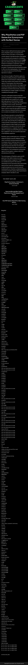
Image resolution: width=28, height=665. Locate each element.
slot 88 (2, 464)
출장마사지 (3, 542)
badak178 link (4, 356)
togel (2, 277)
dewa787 (3, 288)
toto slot (3, 228)
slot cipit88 (3, 405)
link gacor (3, 501)
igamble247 (3, 469)
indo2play (3, 560)
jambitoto (3, 596)
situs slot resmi (4, 604)
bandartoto (3, 552)
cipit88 (2, 258)
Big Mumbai (3, 513)
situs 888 (3, 577)
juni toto (3, 440)
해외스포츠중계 (4, 643)
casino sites (3, 558)
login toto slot (4, 489)
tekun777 (3, 550)
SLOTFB (3, 525)
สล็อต (2, 275)
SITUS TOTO (4, 462)
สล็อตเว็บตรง (4, 224)
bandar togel (4, 334)
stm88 (2, 471)
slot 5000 (3, 629)
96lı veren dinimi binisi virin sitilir (8, 368)
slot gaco (3, 393)
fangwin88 (3, 219)
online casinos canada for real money (9, 523)
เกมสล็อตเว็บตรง (4, 299)
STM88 (2, 359)
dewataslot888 (4, 567)
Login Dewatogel (5, 618)
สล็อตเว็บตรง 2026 (5, 307)
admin (4, 44)
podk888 (3, 302)
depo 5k (3, 285)
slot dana (3, 575)
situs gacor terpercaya (6, 628)
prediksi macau (4, 616)
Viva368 (3, 612)
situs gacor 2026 (5, 267)
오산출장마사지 (4, 540)
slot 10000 (3, 454)
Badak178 (3, 319)
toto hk (2, 479)
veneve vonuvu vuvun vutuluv (7, 619)
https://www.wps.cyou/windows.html (9, 349)
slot (2, 256)
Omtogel (3, 481)
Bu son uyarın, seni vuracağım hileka (9, 645)
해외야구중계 (4, 439)
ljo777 (2, 579)
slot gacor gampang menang (7, 456)
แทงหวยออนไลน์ (4, 472)
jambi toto (3, 597)
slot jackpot (3, 238)
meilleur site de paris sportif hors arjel (9, 449)
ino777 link (3, 515)
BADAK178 (3, 268)
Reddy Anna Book (5, 557)
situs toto (3, 521)
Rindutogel (3, 565)
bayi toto (3, 214)
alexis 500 (3, 520)
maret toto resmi (5, 447)
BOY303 (3, 606)
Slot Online (3, 584)
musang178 (3, 290)
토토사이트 (3, 511)
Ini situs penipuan (5, 363)
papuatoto (3, 461)
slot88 (2, 326)
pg (2, 547)
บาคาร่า (3, 476)
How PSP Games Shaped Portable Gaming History (14, 201)
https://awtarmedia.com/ (6, 590)
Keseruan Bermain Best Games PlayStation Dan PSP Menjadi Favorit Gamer (14, 193)
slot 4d (2, 233)
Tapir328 (3, 253)
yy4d (2, 564)
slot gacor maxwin (5, 582)
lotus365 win (4, 543)
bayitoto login (4, 235)
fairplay (3, 537)
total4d (3, 574)
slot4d (2, 223)
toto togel (3, 231)
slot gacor (3, 255)
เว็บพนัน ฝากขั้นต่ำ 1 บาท (6, 240)
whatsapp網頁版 (5, 358)
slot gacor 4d (4, 241)
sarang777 (3, 305)
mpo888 (3, 589)
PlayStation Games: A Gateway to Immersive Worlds (14, 182)
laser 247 (3, 530)
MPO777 (3, 553)
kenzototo (3, 508)
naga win (3, 599)
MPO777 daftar (4, 548)
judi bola (3, 321)
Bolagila (3, 614)
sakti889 (3, 528)
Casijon (3, 245)
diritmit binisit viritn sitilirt (6, 621)
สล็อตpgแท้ (3, 246)
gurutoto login (4, 331)
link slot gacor (4, 226)
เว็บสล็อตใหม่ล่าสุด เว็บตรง (6, 263)
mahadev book (4, 535)
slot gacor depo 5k (5, 243)
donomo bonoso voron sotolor (8, 624)
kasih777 (3, 466)
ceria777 (3, 587)
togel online (4, 341)
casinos (3, 609)
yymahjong (3, 545)
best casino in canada (6, 538)
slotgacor (3, 506)
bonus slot (3, 354)
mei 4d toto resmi (5, 452)
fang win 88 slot (4, 429)
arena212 (3, 309)
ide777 (2, 442)
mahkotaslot (4, 457)
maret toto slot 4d (5, 450)
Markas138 (3, 592)
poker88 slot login (5, 467)
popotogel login (4, 236)
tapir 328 (3, 395)
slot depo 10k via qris (5, 518)
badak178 (3, 216)
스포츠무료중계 (4, 486)
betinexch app (4, 343)
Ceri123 (3, 327)
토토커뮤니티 (4, 623)
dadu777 (3, 278)
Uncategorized (6, 46)
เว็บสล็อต (3, 273)
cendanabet (4, 631)
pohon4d (3, 329)
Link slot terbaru (4, 344)
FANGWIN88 (4, 270)
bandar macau (4, 336)
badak (2, 383)
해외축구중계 (4, 555)
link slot (3, 221)
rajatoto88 (3, 499)
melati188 (3, 459)
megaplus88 (4, 503)
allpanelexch (4, 533)
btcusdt (3, 444)
